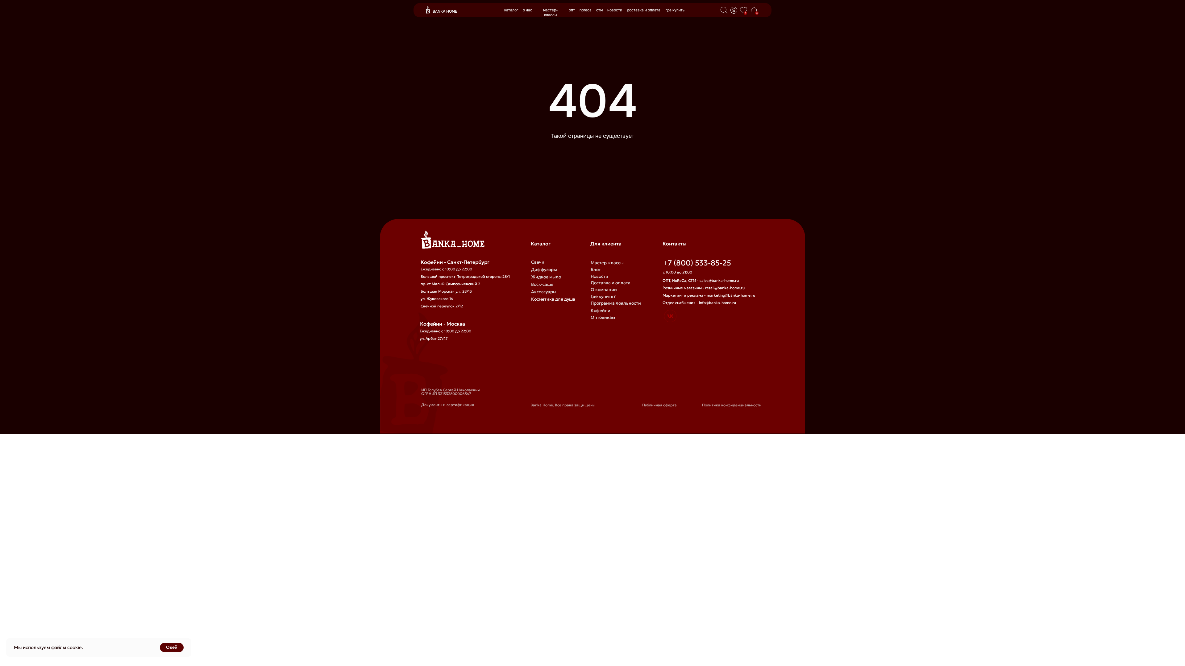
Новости (599, 276)
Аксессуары (543, 291)
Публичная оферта (659, 405)
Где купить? (603, 296)
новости (614, 10)
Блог (596, 269)
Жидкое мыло (546, 277)
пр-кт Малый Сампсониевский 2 (450, 284)
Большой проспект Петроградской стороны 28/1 (465, 276)
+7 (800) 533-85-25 (697, 263)
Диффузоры (544, 269)
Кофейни (600, 310)
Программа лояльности (616, 303)
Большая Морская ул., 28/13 (446, 291)
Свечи (537, 262)
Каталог (541, 243)
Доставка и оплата (610, 283)
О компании (604, 289)
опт (572, 10)
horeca (586, 10)
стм (599, 10)
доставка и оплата (643, 10)
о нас (527, 10)
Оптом (598, 324)
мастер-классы (550, 13)
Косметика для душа (553, 299)
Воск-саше (542, 284)
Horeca (598, 331)
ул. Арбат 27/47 (434, 338)
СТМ (595, 337)
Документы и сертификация (447, 404)
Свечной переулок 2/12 (442, 306)
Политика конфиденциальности (732, 405)
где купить (675, 10)
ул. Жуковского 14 (437, 298)
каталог (511, 10)
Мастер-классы (607, 262)
